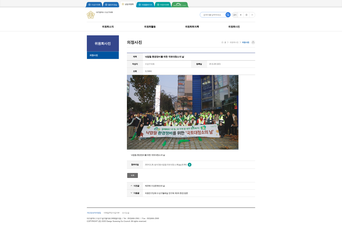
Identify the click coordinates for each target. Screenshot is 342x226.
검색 (228, 14)
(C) (99, 221)
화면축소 (252, 15)
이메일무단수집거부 (112, 213)
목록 (132, 175)
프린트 (253, 42)
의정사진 (94, 55)
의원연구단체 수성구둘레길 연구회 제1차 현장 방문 (166, 193)
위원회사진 (234, 26)
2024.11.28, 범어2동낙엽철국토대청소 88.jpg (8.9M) (166, 164)
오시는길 (125, 213)
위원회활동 (150, 26)
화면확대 (241, 15)
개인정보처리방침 (94, 213)
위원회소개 (108, 26)
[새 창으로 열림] (179, 4)
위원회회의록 (192, 26)
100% (246, 15)
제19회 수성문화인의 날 (155, 186)
